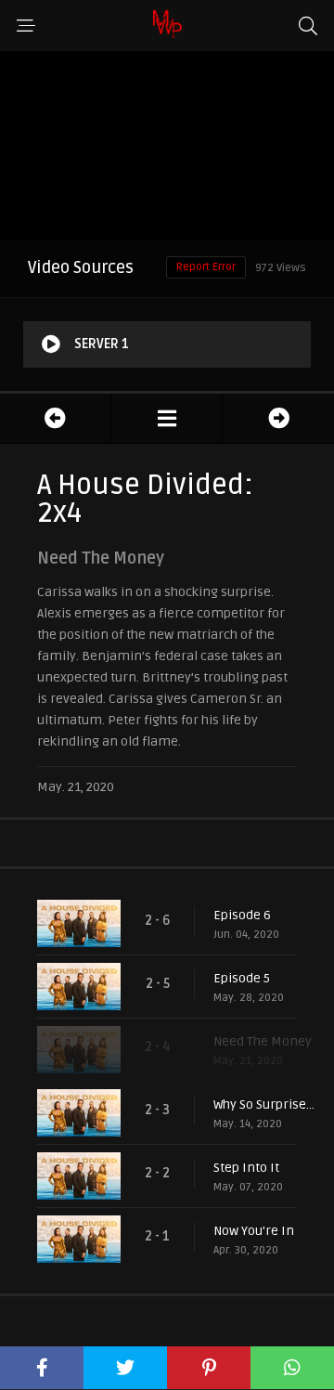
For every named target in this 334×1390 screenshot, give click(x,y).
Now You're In (253, 1231)
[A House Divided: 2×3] (55, 418)
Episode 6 (242, 915)
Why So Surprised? (264, 1104)
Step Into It (246, 1168)
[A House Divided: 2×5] (278, 418)
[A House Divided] (166, 418)
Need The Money (262, 1041)
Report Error (206, 267)
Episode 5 (241, 978)
